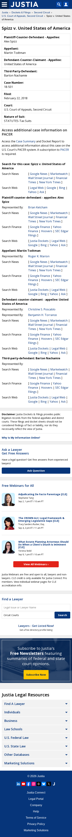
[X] (49, 784)
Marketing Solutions (19, 763)
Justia (41, 776)
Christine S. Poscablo (41, 309)
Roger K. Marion (38, 256)
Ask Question (36, 470)
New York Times (50, 182)
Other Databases (16, 754)
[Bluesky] (44, 784)
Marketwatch (59, 174)
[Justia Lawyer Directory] (54, 784)
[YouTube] (23, 784)
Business (10, 721)
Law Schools (13, 729)
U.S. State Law (15, 746)
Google (51, 188)
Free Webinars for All (18, 486)
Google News (38, 174)
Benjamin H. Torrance (42, 315)
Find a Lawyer (12, 599)
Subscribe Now (36, 674)
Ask (41, 192)
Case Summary (25, 141)
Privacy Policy (36, 824)
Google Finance (40, 227)
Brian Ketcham (37, 207)
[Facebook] (28, 784)
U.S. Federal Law (16, 738)
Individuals (12, 712)
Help (36, 811)
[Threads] (39, 784)
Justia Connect (36, 792)
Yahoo (32, 192)
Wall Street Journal (40, 178)
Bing (62, 188)
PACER (64, 150)
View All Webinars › (36, 564)
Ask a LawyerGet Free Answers (15, 451)
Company (36, 805)
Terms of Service (36, 817)
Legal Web (37, 188)
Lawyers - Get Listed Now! (36, 626)
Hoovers (46, 231)
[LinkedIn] (18, 784)
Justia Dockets (39, 241)
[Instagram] (33, 784)
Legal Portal (36, 798)
